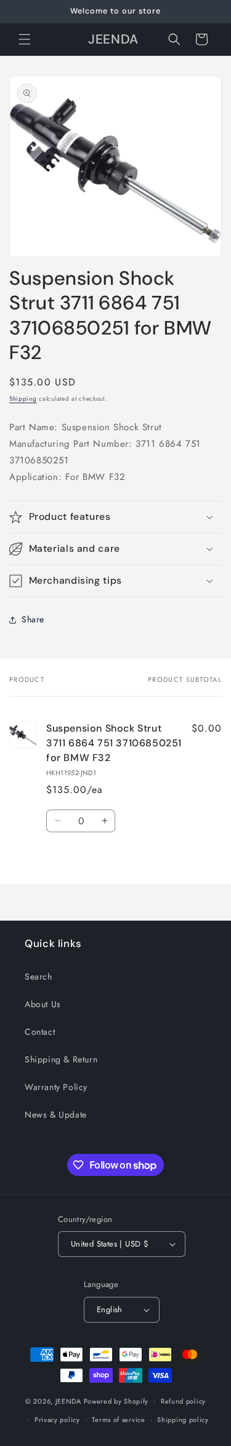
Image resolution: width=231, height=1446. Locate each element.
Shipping (23, 398)
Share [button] (33, 619)
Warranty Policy (56, 1087)
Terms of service (118, 1420)
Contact (40, 1032)
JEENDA (68, 1400)
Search (38, 976)
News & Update (56, 1114)
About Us (43, 1004)
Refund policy (183, 1401)
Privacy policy (57, 1420)
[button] (24, 39)
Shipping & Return (61, 1059)
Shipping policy (183, 1420)
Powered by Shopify (116, 1400)
